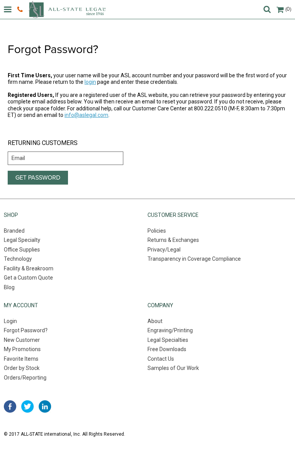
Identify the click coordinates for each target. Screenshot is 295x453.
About (155, 321)
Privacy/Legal (164, 249)
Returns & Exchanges (173, 240)
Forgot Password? (26, 330)
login (90, 82)
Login (10, 321)
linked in (44, 406)
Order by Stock (22, 368)
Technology (18, 259)
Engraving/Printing (170, 330)
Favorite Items (21, 359)
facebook (10, 406)
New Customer (22, 340)
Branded (14, 231)
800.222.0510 (21, 9)
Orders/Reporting (25, 378)
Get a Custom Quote (28, 278)
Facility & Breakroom (28, 268)
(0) (288, 9)
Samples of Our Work (173, 368)
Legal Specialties (168, 340)
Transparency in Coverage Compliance (194, 259)
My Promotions (22, 349)
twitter (27, 406)
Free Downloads (167, 349)
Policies (157, 231)
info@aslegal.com (86, 115)
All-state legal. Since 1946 (67, 9)
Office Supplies (22, 249)
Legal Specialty (22, 240)
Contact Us (161, 359)
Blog (9, 287)
